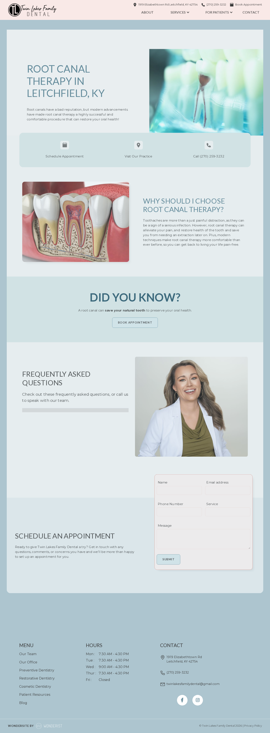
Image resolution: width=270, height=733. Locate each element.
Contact (251, 12)
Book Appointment (135, 322)
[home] (32, 10)
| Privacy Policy (252, 725)
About (147, 12)
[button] (179, 12)
